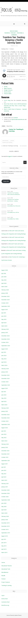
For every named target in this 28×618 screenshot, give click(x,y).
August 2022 (4, 427)
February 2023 (5, 408)
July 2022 (3, 431)
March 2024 (4, 365)
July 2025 (3, 312)
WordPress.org (5, 605)
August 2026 (4, 270)
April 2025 (3, 322)
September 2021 (5, 460)
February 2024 (5, 368)
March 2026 (4, 286)
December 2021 (5, 450)
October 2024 (4, 342)
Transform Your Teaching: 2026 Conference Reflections (13, 193)
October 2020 (4, 496)
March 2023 (4, 404)
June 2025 (3, 316)
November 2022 (5, 418)
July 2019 (3, 539)
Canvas (3, 562)
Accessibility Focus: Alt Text (13, 212)
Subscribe (6, 181)
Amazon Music (7, 92)
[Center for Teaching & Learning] (5, 132)
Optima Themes (18, 615)
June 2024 (3, 355)
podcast (12, 140)
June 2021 (3, 470)
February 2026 (5, 290)
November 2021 (5, 454)
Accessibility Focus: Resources (14, 206)
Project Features (5, 582)
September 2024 (5, 345)
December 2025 (5, 296)
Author (3, 126)
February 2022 (5, 444)
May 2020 (3, 506)
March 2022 (4, 441)
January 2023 (4, 411)
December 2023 (5, 375)
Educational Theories (6, 565)
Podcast (13, 33)
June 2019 (3, 542)
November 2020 (5, 493)
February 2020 (5, 516)
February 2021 (5, 483)
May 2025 (3, 319)
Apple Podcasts (8, 88)
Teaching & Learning (6, 585)
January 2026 (4, 293)
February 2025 (5, 329)
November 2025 (5, 299)
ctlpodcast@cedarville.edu (17, 119)
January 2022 (4, 447)
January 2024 (4, 372)
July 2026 (3, 273)
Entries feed (4, 598)
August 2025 (4, 309)
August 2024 (4, 349)
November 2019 (5, 526)
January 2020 (4, 519)
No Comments (23, 146)
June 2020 (3, 503)
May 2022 (3, 437)
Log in (2, 595)
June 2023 (3, 395)
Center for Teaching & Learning (10, 145)
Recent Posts (9, 126)
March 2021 (4, 480)
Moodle (3, 575)
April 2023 (3, 401)
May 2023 (3, 398)
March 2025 (4, 326)
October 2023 (4, 381)
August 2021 (4, 463)
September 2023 (5, 385)
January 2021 (4, 486)
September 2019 (5, 532)
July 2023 (3, 391)
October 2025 (4, 303)
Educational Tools (5, 569)
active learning (5, 140)
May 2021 (3, 473)
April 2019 (3, 549)
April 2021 (3, 477)
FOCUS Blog (7, 100)
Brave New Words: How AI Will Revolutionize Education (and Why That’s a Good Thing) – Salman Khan (15, 105)
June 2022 (3, 434)
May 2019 (3, 546)
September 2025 (5, 306)
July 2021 (3, 467)
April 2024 (3, 362)
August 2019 (4, 536)
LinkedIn (16, 117)
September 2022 (5, 424)
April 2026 (3, 283)
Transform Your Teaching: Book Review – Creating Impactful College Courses (13, 200)
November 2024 (5, 339)
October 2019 (4, 529)
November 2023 (5, 378)
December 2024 (5, 335)
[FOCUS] (14, 10)
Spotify (5, 86)
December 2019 (5, 523)
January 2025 (4, 332)
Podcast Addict (7, 93)
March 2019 (4, 552)
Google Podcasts (8, 90)
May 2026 (3, 280)
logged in (10, 156)
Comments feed (5, 602)
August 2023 (4, 388)
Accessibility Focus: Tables (13, 219)
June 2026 (3, 276)
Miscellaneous (4, 572)
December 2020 (5, 490)
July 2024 (3, 352)
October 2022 (4, 421)
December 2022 (5, 414)
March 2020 (4, 513)
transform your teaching (7, 142)
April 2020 (3, 509)
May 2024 (3, 358)
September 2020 (5, 500)
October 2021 (4, 457)
